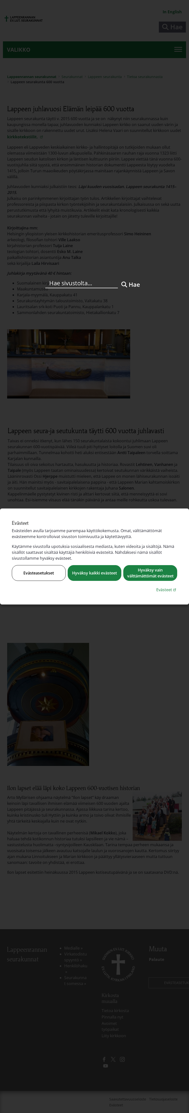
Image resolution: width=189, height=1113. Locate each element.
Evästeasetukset (38, 573)
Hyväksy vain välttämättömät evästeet (150, 573)
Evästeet (166, 589)
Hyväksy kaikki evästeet (94, 573)
